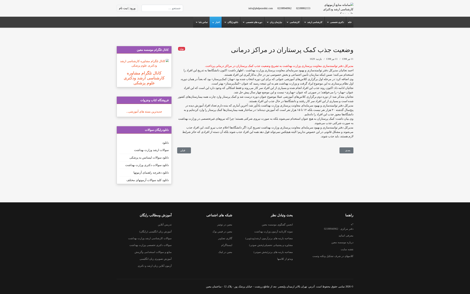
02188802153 (303, 8)
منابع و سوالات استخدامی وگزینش (153, 252)
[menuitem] (349, 22)
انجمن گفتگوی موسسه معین (277, 224)
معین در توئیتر (224, 224)
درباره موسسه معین (342, 242)
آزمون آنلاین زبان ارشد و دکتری (155, 265)
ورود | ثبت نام (127, 8)
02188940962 (284, 8)
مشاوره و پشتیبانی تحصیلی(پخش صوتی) (271, 245)
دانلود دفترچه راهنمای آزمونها (151, 172)
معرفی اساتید (346, 235)
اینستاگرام (226, 245)
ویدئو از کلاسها (285, 259)
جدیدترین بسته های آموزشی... (144, 111)
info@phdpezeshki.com (260, 8)
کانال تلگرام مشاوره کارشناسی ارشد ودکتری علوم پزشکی (144, 78)
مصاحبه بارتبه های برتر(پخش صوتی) (273, 252)
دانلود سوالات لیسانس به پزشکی (149, 157)
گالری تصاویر (225, 238)
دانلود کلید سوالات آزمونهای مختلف (147, 180)
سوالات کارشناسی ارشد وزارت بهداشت (150, 238)
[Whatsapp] (191, 8)
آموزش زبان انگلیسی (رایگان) (155, 231)
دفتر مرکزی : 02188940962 (338, 228)
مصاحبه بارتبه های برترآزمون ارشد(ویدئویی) (269, 238)
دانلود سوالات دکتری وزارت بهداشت (147, 165)
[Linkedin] (203, 8)
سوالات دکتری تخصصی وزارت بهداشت (150, 245)
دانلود (165, 142)
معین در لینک (225, 252)
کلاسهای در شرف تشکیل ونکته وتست (332, 256)
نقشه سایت (347, 249)
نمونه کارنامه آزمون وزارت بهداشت (273, 231)
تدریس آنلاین (165, 224)
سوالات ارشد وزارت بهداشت (151, 150)
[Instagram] (197, 8)
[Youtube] (209, 8)
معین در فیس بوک (222, 231)
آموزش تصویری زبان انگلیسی (156, 259)
